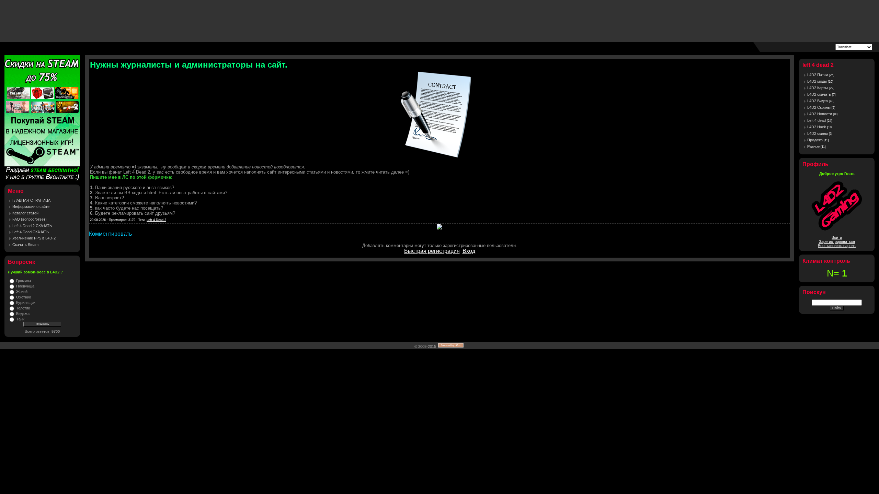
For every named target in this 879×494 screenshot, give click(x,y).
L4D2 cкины (817, 133)
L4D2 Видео (817, 101)
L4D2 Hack (816, 127)
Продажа (815, 140)
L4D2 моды (817, 81)
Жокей (21, 292)
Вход (469, 251)
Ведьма (23, 313)
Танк (20, 319)
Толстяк (23, 308)
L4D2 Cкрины (819, 107)
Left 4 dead (816, 120)
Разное (813, 146)
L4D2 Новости (819, 114)
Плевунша (25, 286)
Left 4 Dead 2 (156, 220)
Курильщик (25, 303)
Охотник (23, 297)
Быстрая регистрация (432, 251)
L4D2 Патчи (817, 75)
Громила (23, 281)
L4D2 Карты (817, 88)
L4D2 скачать (819, 94)
